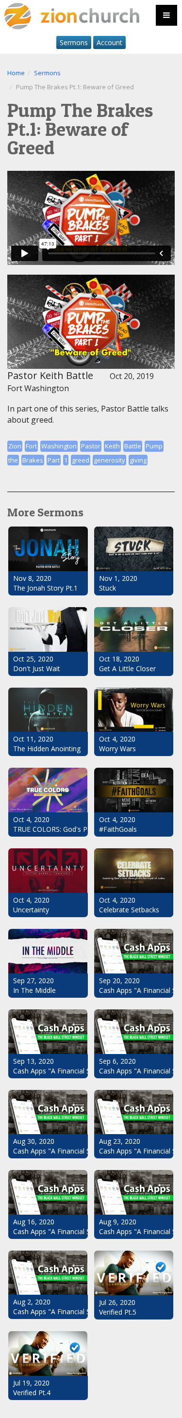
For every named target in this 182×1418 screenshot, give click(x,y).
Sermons (74, 42)
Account (109, 42)
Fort (31, 446)
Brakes (32, 460)
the (13, 460)
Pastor (90, 446)
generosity (109, 460)
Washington (59, 446)
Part (54, 460)
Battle (132, 446)
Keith (112, 446)
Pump (154, 446)
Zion (14, 446)
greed (80, 460)
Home (16, 72)
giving (138, 460)
